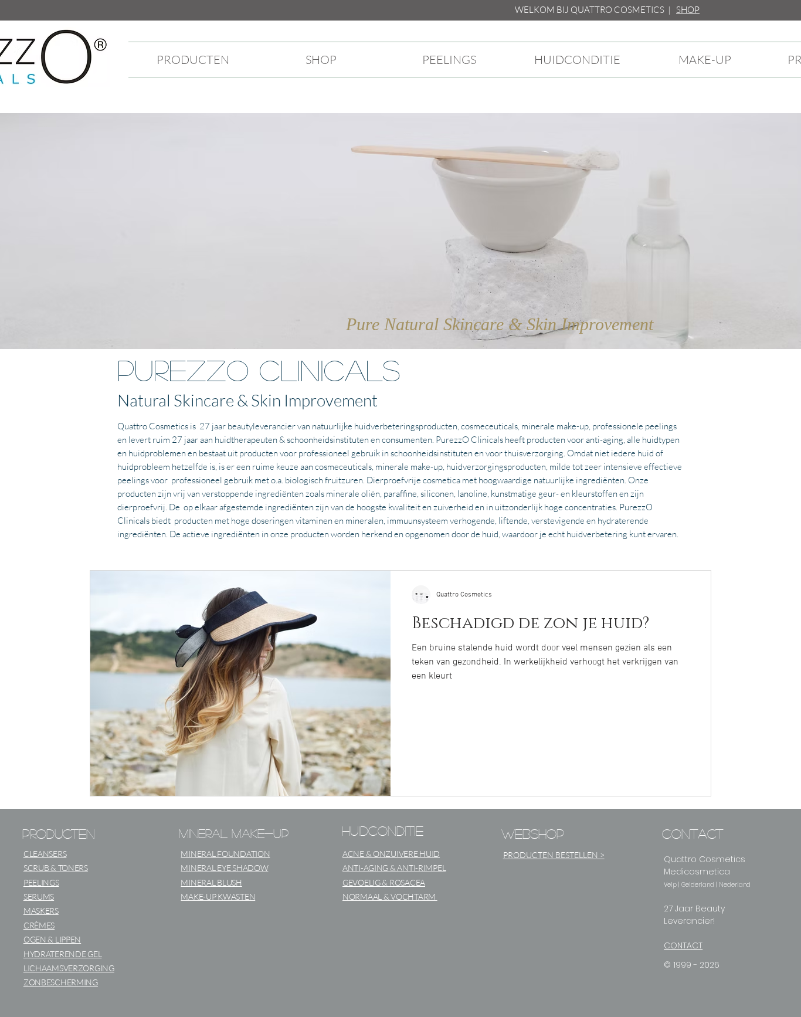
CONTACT (683, 945)
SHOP (688, 9)
